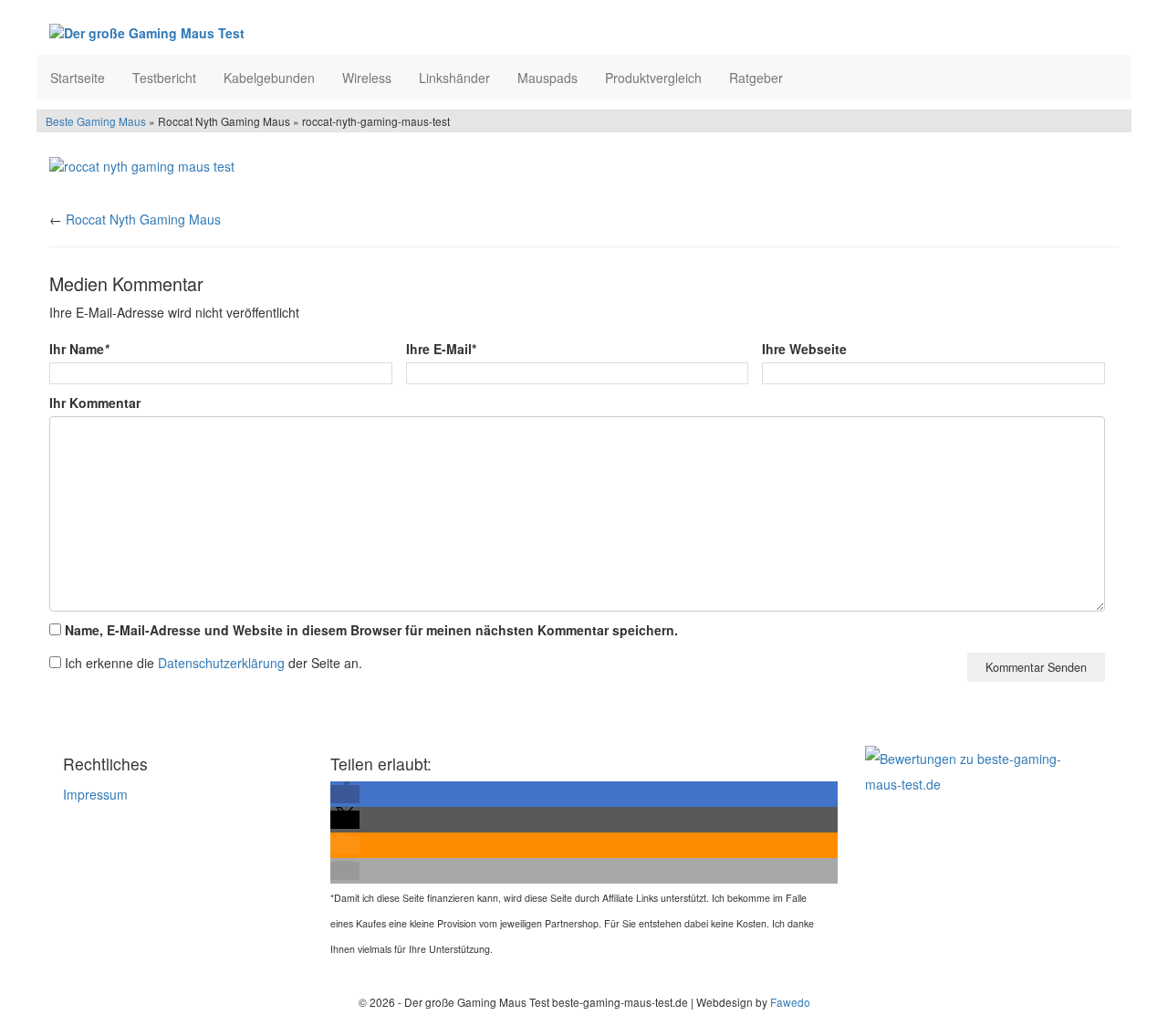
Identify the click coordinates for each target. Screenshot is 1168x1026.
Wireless (366, 77)
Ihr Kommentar (95, 402)
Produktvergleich (653, 77)
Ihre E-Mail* (441, 349)
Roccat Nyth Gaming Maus (143, 219)
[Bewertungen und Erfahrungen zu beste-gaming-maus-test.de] (978, 769)
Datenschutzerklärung (221, 663)
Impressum (95, 794)
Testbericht (164, 77)
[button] (345, 794)
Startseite (77, 77)
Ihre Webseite (804, 349)
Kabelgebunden (269, 77)
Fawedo (790, 1002)
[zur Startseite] (272, 32)
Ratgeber (756, 77)
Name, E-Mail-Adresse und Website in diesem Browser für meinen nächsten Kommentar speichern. (371, 630)
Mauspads (547, 77)
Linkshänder (454, 77)
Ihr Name (79, 349)
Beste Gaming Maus (96, 121)
